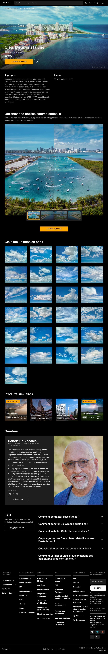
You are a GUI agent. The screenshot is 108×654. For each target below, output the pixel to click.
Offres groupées (27, 582)
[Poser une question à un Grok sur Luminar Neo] (92, 637)
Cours (21, 608)
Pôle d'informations (27, 612)
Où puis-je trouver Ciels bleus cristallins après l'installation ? (70, 540)
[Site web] (17, 494)
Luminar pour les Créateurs (79, 601)
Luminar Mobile (9, 584)
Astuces (76, 583)
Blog (74, 578)
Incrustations (26, 591)
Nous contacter (43, 618)
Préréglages (25, 578)
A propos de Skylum (42, 579)
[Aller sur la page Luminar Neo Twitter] (60, 649)
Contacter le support (60, 579)
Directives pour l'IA (45, 614)
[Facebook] (9, 494)
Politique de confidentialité (43, 608)
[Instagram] (13, 494)
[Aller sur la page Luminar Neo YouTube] (56, 649)
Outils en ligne (9, 593)
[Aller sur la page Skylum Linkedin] (52, 649)
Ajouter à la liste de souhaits (15, 406)
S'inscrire (98, 588)
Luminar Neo (8, 580)
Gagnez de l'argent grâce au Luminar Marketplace (80, 609)
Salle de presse (79, 591)
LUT (22, 587)
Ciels (14, 8)
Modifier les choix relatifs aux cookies (62, 597)
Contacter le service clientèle (17, 528)
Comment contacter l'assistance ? (70, 516)
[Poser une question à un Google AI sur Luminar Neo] (97, 637)
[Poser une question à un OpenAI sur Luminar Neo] (92, 632)
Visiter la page (18, 499)
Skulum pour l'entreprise (60, 612)
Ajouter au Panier (19, 62)
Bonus (23, 595)
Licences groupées (62, 618)
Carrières (41, 585)
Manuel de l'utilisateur (59, 590)
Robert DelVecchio (19, 52)
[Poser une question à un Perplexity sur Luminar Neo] (97, 632)
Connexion (94, 3)
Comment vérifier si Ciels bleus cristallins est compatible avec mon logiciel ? (70, 557)
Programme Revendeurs (60, 623)
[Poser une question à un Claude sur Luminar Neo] (102, 632)
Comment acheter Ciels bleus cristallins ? (70, 524)
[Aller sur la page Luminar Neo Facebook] (44, 649)
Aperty (6, 589)
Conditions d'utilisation (42, 601)
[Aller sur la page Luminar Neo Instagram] (48, 649)
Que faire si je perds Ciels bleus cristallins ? (70, 548)
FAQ (56, 585)
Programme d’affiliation (42, 595)
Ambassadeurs (43, 589)
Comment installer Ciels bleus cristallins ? (70, 531)
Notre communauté (80, 595)
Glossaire (76, 587)
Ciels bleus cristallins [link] (27, 8)
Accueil (7, 8)
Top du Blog (79, 616)
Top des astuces (80, 620)
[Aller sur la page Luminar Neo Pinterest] (63, 649)
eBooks (22, 604)
